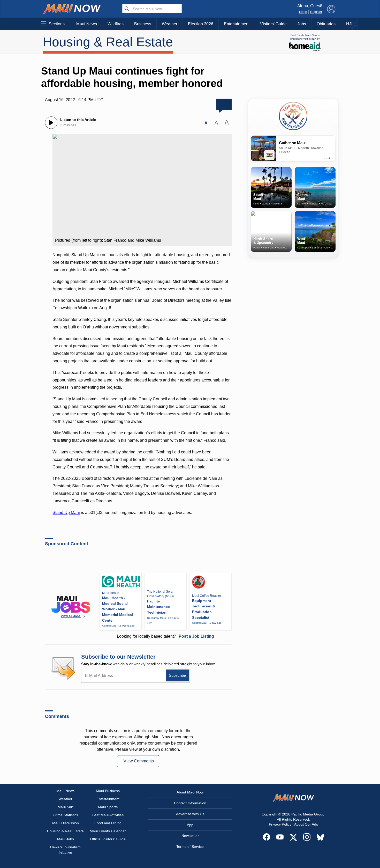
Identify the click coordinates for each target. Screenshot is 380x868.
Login (303, 12)
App (190, 825)
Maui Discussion (65, 823)
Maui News (86, 24)
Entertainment (236, 24)
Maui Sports (108, 807)
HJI (349, 24)
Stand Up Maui (66, 512)
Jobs (301, 24)
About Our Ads (306, 824)
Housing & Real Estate (108, 42)
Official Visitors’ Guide (108, 839)
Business (142, 24)
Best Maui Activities (108, 815)
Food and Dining (107, 823)
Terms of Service (190, 846)
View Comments (139, 761)
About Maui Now (190, 792)
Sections (57, 24)
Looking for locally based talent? (165, 636)
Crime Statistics (65, 815)
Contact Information (190, 803)
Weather (169, 24)
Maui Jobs (65, 839)
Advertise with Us (190, 814)
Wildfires (116, 24)
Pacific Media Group (307, 814)
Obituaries (326, 24)
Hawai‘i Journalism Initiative (65, 850)
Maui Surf (65, 807)
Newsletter (190, 836)
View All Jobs (71, 616)
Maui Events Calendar (108, 831)
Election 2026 (200, 24)
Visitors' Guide (273, 24)
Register (316, 12)
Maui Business (108, 791)
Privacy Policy (280, 824)
